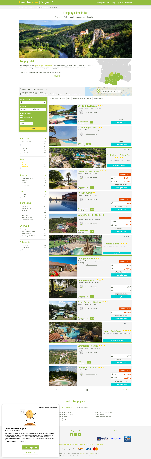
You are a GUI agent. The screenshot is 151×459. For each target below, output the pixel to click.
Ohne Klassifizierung (34, 169)
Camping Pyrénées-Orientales (104, 412)
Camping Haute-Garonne (64, 412)
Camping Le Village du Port (87, 280)
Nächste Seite (127, 390)
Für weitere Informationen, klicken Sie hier (15, 441)
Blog (113, 3)
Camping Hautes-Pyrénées (65, 414)
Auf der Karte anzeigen (91, 112)
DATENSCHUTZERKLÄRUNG (80, 444)
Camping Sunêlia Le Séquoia (87, 367)
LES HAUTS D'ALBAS (85, 193)
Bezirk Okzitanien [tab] (67, 407)
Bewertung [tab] (23, 175)
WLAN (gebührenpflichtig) (34, 231)
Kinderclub (34, 148)
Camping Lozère (62, 420)
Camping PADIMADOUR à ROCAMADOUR (91, 215)
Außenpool (34, 206)
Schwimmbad (34, 144)
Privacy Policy (82, 453)
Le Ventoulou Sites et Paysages (89, 171)
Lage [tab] (21, 191)
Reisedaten (23, 106)
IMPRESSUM (99, 444)
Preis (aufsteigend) (85, 98)
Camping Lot (61, 418)
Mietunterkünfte (27, 117)
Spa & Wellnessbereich (34, 217)
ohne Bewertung (34, 185)
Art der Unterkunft (25, 113)
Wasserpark (34, 215)
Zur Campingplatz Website (121, 122)
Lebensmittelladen (34, 233)
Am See (34, 194)
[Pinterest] (51, 2)
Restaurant (34, 146)
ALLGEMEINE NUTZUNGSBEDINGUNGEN (59, 444)
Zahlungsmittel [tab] (25, 242)
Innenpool (34, 210)
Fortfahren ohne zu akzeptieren (47, 407)
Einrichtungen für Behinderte (34, 236)
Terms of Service (92, 453)
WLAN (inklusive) (34, 229)
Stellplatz (25, 116)
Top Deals (120, 3)
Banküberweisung (34, 247)
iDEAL (34, 249)
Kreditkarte (34, 245)
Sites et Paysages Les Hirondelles (89, 302)
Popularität (62, 98)
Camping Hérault (62, 416)
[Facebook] (42, 2)
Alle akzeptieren (30, 447)
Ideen (108, 3)
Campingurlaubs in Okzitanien (43, 65)
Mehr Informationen (76, 94)
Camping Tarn (99, 414)
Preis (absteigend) (98, 98)
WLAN (34, 150)
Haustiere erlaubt (34, 141)
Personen (23, 120)
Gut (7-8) (34, 183)
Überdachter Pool (34, 208)
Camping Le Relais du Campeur (88, 346)
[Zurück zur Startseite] (28, 2)
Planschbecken (34, 213)
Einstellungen (30, 452)
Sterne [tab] (22, 159)
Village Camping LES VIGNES (87, 127)
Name (69, 98)
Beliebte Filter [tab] (24, 138)
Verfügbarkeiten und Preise (121, 184)
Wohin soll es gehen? (26, 99)
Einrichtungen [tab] (24, 226)
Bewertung (75, 98)
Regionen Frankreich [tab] (83, 407)
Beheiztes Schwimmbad (34, 153)
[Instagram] (47, 2)
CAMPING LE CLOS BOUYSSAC (88, 106)
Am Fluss (34, 197)
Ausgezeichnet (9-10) (34, 178)
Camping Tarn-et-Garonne (103, 416)
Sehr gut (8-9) (34, 180)
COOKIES (91, 444)
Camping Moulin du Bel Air (87, 258)
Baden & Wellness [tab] (26, 203)
